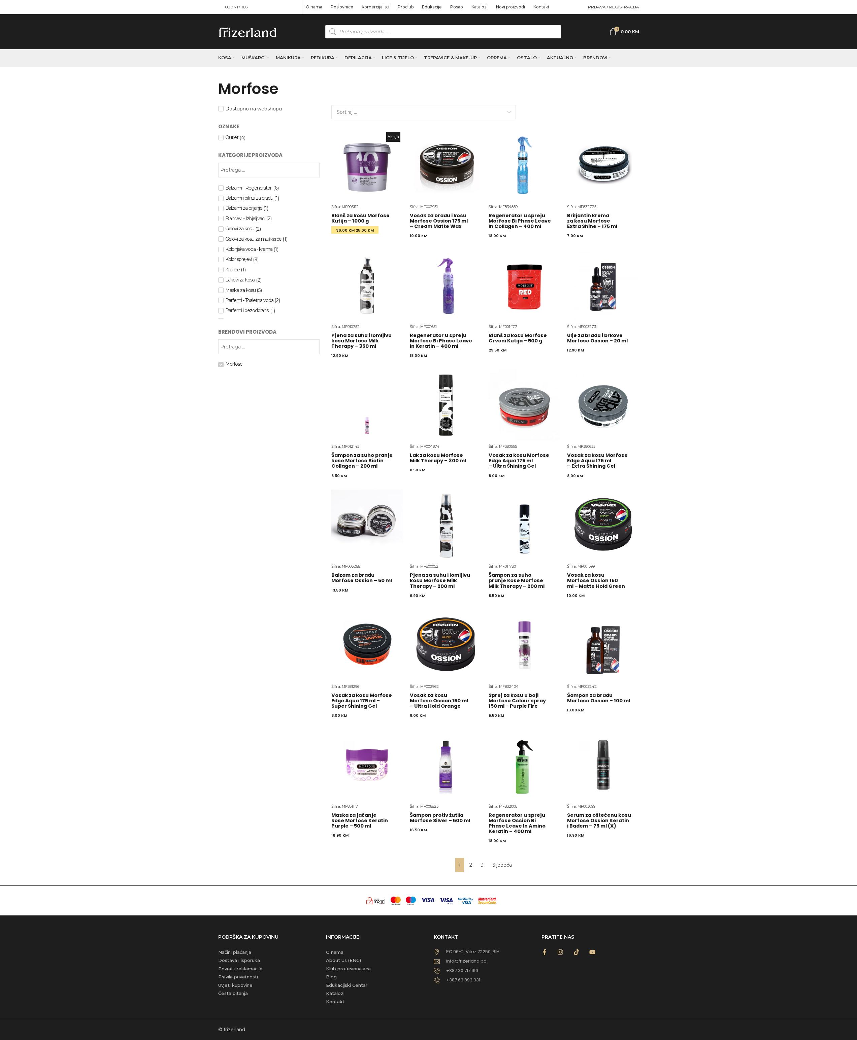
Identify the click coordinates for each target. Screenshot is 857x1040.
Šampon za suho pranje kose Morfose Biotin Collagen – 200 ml (362, 460)
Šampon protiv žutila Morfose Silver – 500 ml (440, 818)
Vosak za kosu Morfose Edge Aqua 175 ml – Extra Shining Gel (597, 460)
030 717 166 (236, 6)
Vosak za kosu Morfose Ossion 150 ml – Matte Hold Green (596, 580)
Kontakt (335, 1001)
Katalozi (335, 993)
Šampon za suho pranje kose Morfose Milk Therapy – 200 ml (517, 580)
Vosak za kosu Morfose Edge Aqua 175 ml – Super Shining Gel (361, 700)
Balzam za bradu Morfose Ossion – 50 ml (361, 578)
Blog (331, 976)
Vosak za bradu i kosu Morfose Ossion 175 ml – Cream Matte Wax (439, 221)
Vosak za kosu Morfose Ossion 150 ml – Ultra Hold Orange (439, 700)
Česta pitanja (233, 993)
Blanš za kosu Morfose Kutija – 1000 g (360, 218)
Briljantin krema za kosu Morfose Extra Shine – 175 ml (592, 221)
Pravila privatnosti (238, 976)
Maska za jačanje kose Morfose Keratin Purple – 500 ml (359, 820)
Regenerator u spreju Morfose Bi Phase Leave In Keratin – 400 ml (441, 340)
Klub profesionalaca (348, 968)
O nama (334, 952)
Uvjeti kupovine (235, 985)
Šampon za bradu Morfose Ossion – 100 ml (598, 698)
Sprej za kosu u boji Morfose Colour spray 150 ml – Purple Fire (517, 700)
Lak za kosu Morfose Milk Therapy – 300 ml (438, 458)
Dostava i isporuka (239, 960)
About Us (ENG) (343, 960)
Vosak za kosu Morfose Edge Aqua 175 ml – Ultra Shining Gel (519, 460)
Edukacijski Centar (346, 985)
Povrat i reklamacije (240, 968)
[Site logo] (247, 31)
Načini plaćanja (234, 952)
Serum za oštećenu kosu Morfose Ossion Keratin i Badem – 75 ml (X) (599, 820)
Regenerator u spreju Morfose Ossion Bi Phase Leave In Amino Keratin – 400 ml (517, 823)
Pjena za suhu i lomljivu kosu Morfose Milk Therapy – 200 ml (440, 580)
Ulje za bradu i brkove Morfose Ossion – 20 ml (597, 338)
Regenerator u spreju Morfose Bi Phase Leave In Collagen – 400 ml (520, 221)
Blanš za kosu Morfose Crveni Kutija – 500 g (518, 338)
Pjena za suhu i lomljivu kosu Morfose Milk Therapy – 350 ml (361, 340)
